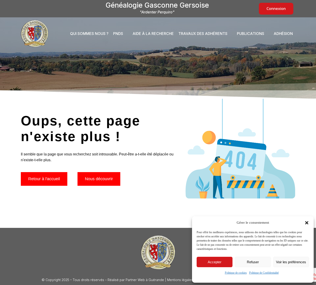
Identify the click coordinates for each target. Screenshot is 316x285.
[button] (306, 222)
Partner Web (135, 280)
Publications (250, 33)
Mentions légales (180, 280)
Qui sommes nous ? (89, 33)
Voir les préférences (291, 262)
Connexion (276, 8)
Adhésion (283, 33)
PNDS (118, 33)
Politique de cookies (236, 272)
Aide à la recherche (153, 33)
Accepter (214, 262)
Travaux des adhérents (202, 33)
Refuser (253, 262)
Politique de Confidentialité (264, 272)
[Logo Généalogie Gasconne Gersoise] (158, 252)
